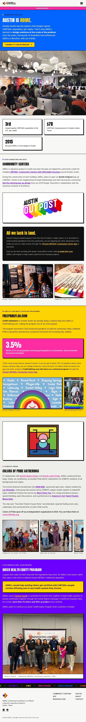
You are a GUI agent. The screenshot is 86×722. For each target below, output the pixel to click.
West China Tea (44, 493)
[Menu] (81, 3)
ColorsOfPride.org (11, 515)
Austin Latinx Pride (51, 476)
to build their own (65, 251)
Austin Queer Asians (29, 476)
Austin (78, 693)
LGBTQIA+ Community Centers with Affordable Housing (35, 172)
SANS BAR (39, 487)
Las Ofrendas (8, 490)
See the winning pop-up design (17, 183)
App (54, 696)
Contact (79, 699)
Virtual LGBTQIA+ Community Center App (59, 244)
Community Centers (62, 693)
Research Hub (59, 699)
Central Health (21, 596)
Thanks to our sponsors (17, 45)
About (78, 696)
